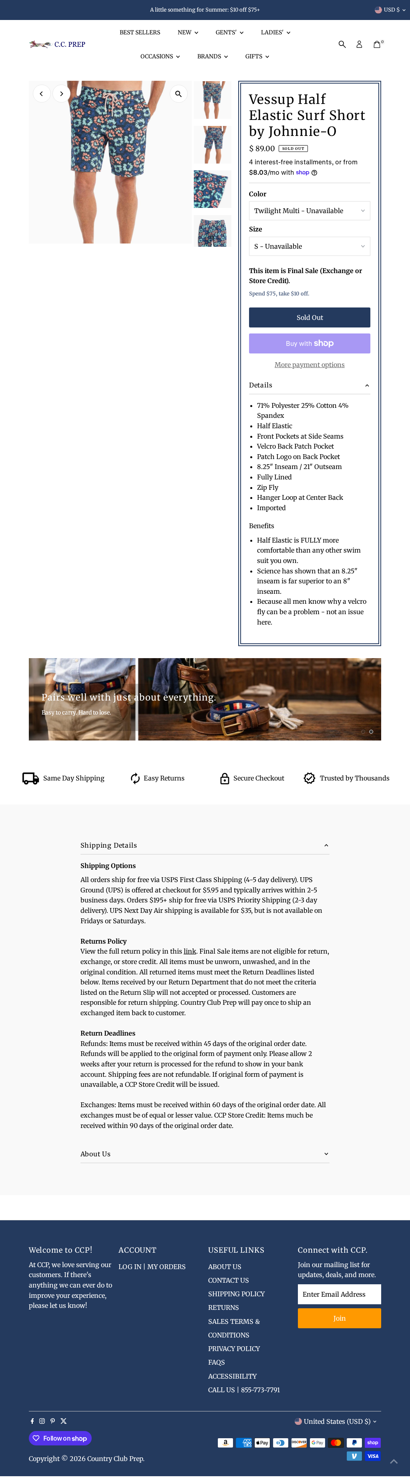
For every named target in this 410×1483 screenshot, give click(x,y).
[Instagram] (42, 1421)
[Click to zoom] (179, 94)
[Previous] (42, 94)
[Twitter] (63, 1421)
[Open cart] (377, 44)
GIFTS (254, 56)
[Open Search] (342, 44)
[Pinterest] (52, 1421)
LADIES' (273, 32)
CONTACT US (228, 1280)
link (190, 951)
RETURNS (223, 1307)
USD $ (392, 9)
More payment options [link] (310, 365)
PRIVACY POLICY (234, 1349)
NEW (185, 32)
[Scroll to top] (394, 1461)
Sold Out (310, 317)
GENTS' (227, 32)
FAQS (216, 1362)
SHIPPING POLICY (236, 1294)
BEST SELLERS (140, 32)
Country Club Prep (115, 1459)
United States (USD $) (337, 1421)
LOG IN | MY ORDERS (152, 1267)
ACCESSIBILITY (232, 1376)
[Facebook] (32, 1421)
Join (340, 1318)
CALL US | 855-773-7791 (244, 1390)
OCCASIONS (157, 56)
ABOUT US (224, 1267)
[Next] (61, 94)
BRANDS (209, 56)
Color (257, 194)
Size (255, 229)
